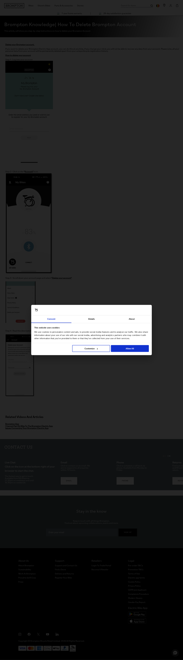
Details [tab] (91, 319)
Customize (90, 348)
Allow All (130, 348)
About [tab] (132, 319)
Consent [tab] (51, 319)
